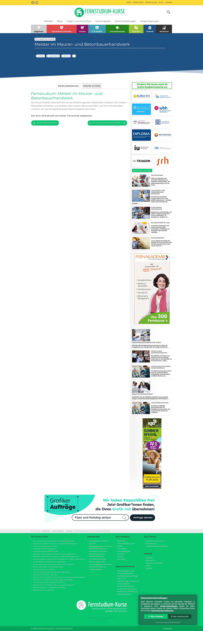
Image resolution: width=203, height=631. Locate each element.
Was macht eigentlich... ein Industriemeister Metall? (49, 587)
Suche (148, 566)
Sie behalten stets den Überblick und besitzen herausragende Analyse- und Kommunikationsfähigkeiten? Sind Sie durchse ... (151, 396)
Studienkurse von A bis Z (155, 541)
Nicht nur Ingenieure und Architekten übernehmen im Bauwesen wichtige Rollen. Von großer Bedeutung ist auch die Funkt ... (160, 180)
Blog (161, 2)
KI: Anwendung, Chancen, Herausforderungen (126, 589)
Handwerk (54, 56)
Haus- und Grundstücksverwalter (124, 579)
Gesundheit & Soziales (125, 543)
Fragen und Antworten (78, 21)
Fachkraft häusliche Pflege (127, 576)
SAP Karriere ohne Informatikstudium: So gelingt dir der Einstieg (53, 541)
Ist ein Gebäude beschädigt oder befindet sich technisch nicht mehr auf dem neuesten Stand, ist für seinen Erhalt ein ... (161, 242)
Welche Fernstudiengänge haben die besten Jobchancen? (51, 572)
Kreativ (120, 546)
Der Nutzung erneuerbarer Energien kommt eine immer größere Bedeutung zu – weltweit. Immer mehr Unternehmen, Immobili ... (152, 197)
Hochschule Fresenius (97, 549)
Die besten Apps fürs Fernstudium (44, 569)
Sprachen (121, 554)
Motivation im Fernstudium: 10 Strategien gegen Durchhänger (53, 580)
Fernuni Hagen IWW (97, 562)
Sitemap (168, 2)
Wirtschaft (121, 559)
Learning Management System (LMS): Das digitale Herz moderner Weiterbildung (59, 559)
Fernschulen (151, 2)
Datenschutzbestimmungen (162, 610)
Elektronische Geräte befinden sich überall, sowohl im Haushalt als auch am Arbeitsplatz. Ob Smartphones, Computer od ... (161, 212)
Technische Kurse (45, 39)
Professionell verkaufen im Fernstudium (127, 592)
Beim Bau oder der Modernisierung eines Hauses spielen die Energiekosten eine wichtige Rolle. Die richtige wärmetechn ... (150, 345)
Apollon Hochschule (97, 554)
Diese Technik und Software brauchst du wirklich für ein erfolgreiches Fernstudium (54, 544)
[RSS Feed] (33, 2)
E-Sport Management (125, 586)
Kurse (41, 56)
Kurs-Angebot (103, 21)
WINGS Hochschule (96, 556)
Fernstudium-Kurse (105, 12)
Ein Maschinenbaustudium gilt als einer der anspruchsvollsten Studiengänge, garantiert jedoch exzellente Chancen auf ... (161, 371)
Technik (69, 531)
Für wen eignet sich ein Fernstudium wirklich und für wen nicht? (53, 564)
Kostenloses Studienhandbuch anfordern (46, 551)
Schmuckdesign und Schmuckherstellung (124, 571)
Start (128, 2)
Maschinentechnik (47, 123)
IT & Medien (121, 549)
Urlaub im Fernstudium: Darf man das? (45, 546)
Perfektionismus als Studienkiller (43, 590)
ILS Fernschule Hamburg (98, 541)
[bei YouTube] (37, 2)
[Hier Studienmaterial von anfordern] (162, 96)
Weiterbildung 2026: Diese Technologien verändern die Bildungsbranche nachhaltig (55, 557)
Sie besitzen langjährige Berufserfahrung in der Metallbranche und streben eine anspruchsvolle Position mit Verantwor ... (160, 407)
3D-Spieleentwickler (125, 573)
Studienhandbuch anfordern (157, 546)
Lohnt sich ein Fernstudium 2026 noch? (45, 575)
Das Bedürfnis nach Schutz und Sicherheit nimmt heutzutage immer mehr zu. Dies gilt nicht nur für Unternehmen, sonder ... (161, 356)
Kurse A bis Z (138, 2)
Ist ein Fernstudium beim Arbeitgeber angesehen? (49, 582)
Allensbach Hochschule (98, 551)
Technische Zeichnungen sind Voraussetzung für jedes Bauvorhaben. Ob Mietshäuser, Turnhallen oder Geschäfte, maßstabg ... (160, 227)
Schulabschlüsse (123, 551)
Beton (66, 56)
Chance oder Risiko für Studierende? (44, 549)
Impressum (167, 628)
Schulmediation (123, 584)
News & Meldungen (125, 21)
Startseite (45, 531)
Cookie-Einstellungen (169, 606)
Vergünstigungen (149, 21)
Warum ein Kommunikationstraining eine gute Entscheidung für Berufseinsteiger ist (58, 577)
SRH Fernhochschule (97, 567)
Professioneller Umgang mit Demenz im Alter (127, 581)
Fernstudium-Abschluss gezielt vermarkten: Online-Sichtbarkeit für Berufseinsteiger (53, 554)
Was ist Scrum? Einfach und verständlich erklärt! (48, 567)
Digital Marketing (124, 594)
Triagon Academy (96, 569)
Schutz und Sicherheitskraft (105, 123)
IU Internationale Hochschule (100, 564)
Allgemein (121, 541)
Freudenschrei (66, 628)
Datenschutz (150, 560)
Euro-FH (92, 543)
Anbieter (48, 21)
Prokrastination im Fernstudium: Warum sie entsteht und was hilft (54, 585)
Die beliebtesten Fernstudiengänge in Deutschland (49, 562)
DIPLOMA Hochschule (97, 559)
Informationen (151, 543)
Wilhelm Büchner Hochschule (100, 546)
